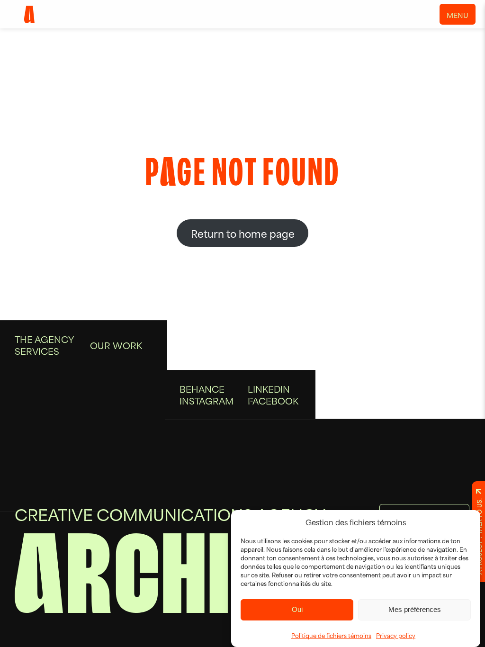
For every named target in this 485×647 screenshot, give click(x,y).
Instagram (207, 400)
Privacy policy (395, 635)
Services (37, 351)
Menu (457, 14)
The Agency (44, 339)
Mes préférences (414, 609)
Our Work (116, 345)
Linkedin (269, 388)
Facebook (273, 400)
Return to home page (243, 233)
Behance (202, 388)
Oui (297, 609)
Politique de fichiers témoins (331, 635)
